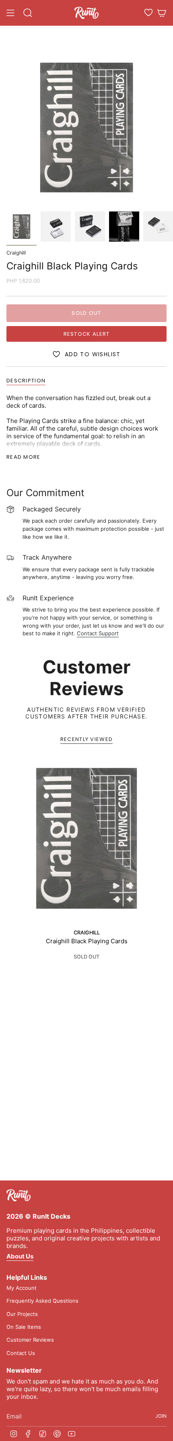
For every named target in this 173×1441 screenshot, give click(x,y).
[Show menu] (10, 13)
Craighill (16, 253)
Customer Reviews (30, 1339)
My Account (21, 1288)
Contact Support (98, 633)
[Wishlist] (148, 12)
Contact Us (20, 1353)
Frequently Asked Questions (42, 1300)
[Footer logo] (18, 1195)
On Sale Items (23, 1327)
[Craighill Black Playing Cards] (86, 838)
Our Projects (22, 1314)
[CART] (161, 13)
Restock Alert (87, 334)
